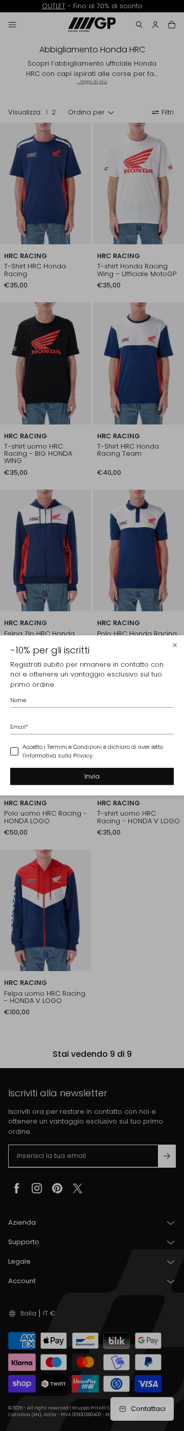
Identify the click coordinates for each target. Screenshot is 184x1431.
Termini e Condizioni (74, 747)
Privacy (83, 755)
